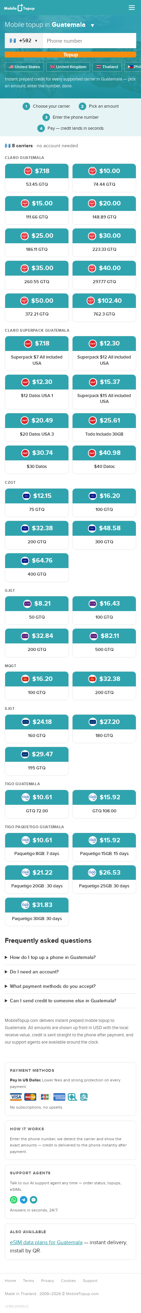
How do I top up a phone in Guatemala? (52, 957)
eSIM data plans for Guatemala (46, 1242)
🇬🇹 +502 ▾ (24, 41)
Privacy (47, 1280)
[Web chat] (33, 1200)
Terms (28, 1280)
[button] (37, 177)
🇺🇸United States (24, 67)
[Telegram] (23, 1200)
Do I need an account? (34, 972)
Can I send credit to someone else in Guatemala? (63, 1001)
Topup (70, 54)
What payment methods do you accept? (52, 986)
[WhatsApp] (13, 1200)
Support (90, 1280)
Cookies (68, 1280)
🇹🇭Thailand (107, 67)
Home (10, 1280)
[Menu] (132, 7)
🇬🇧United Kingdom (68, 67)
